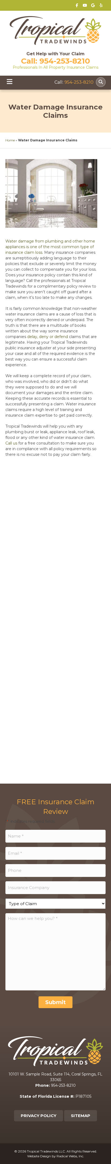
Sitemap (80, 1115)
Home (10, 140)
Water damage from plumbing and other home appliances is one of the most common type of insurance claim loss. (50, 247)
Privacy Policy (38, 1115)
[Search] (101, 82)
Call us (11, 443)
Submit (55, 1002)
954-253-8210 (64, 60)
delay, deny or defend (47, 336)
